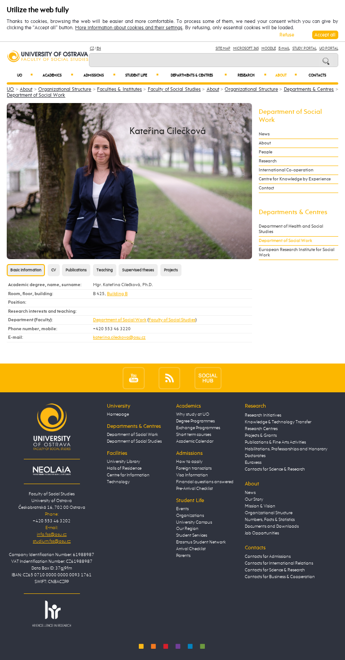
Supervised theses (138, 270)
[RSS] (170, 378)
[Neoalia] (51, 470)
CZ (92, 48)
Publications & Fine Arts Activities (275, 442)
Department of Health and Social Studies (291, 229)
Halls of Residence (124, 468)
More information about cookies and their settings (128, 28)
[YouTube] (134, 378)
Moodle (268, 48)
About (286, 75)
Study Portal (304, 48)
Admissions (99, 75)
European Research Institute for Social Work (296, 252)
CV (53, 270)
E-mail (284, 48)
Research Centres (261, 429)
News (264, 134)
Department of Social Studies (134, 441)
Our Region (187, 528)
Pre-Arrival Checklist (194, 488)
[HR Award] (51, 613)
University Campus (194, 522)
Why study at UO (192, 414)
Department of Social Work (36, 95)
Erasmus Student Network (201, 542)
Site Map (223, 48)
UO (25, 75)
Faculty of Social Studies (174, 89)
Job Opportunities (262, 533)
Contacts (317, 75)
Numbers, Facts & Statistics (270, 519)
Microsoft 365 (246, 48)
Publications (76, 270)
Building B (117, 294)
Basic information (25, 270)
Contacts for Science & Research (275, 469)
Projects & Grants (261, 435)
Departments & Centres (198, 75)
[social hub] (208, 378)
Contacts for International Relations (279, 563)
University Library (123, 461)
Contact (266, 188)
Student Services (191, 535)
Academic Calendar (194, 441)
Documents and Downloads (272, 526)
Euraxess (253, 462)
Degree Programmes (195, 421)
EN (99, 48)
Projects (171, 270)
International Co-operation (286, 170)
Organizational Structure (64, 89)
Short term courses (193, 434)
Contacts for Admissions (268, 556)
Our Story (254, 499)
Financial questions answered (205, 482)
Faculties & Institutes (119, 89)
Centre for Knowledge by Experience (295, 179)
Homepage (118, 414)
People (265, 152)
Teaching (105, 270)
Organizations (190, 515)
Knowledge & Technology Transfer (278, 422)
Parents (183, 555)
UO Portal (328, 48)
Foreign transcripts (194, 468)
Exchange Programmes (198, 428)
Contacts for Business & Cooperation (280, 577)
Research (252, 75)
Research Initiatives (263, 415)
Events (182, 509)
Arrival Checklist (191, 549)
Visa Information (192, 475)
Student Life (142, 75)
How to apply (189, 461)
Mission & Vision (260, 506)
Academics (58, 75)
